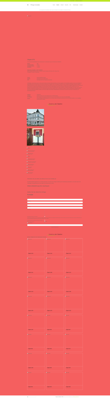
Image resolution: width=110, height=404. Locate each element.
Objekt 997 (68, 329)
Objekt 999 (49, 367)
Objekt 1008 (49, 272)
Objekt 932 (68, 348)
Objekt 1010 (30, 291)
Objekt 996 (30, 348)
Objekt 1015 (30, 253)
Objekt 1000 (30, 367)
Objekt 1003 (49, 291)
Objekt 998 (49, 329)
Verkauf (62, 4)
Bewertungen (75, 4)
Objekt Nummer (29, 206)
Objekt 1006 (68, 291)
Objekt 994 (30, 386)
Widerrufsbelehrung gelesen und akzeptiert (32, 216)
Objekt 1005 (30, 310)
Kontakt (81, 4)
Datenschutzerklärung (67, 396)
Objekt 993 (49, 386)
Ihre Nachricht (29, 209)
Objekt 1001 (30, 329)
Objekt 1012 (68, 272)
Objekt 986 (49, 348)
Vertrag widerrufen (76, 396)
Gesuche (66, 4)
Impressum (71, 396)
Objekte (57, 4)
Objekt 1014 (68, 253)
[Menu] (27, 5)
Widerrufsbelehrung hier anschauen (38, 186)
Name (28, 198)
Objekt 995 (68, 367)
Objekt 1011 (30, 272)
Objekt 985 (68, 386)
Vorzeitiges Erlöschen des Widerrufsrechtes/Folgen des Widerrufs (35, 220)
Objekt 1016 (49, 253)
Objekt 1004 (49, 310)
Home (54, 4)
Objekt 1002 (68, 310)
